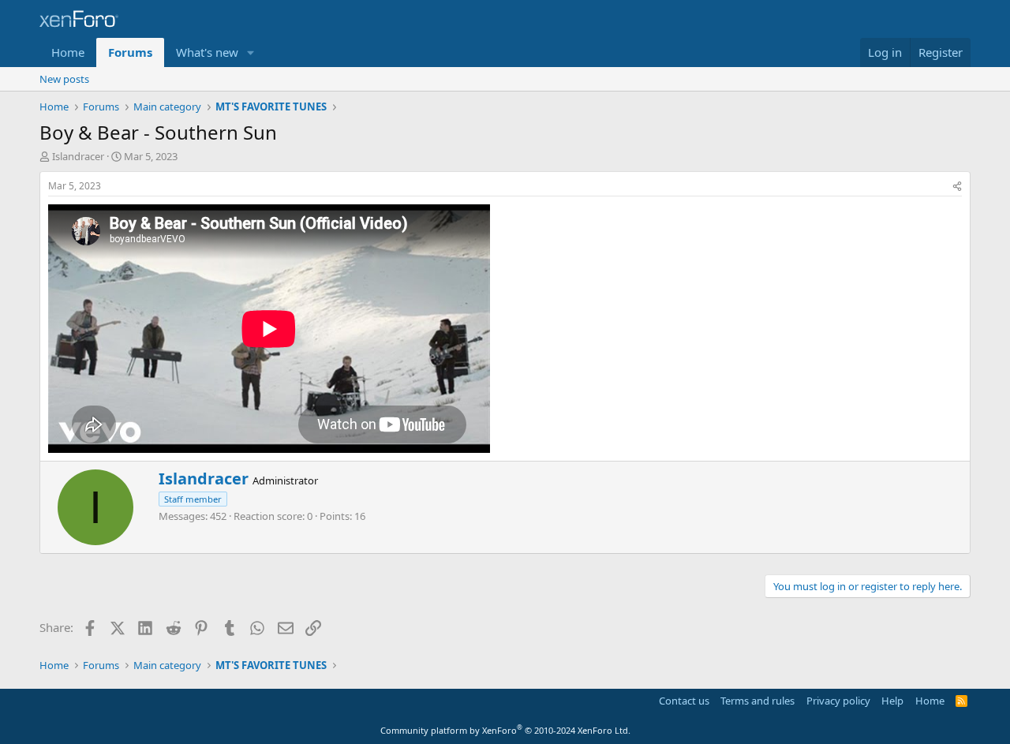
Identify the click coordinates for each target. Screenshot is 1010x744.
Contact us (684, 701)
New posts (64, 79)
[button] (251, 52)
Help (892, 701)
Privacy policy (838, 701)
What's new (207, 52)
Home (67, 52)
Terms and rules (757, 701)
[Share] (957, 187)
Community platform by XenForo (505, 730)
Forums (130, 52)
